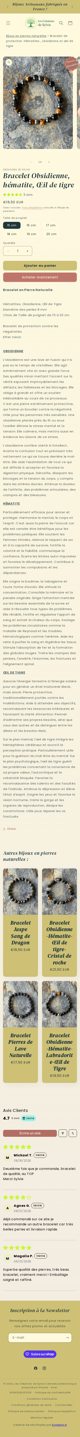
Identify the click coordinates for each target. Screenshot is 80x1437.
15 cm (11, 225)
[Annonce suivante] (72, 6)
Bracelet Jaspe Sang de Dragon (20, 932)
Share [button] (11, 829)
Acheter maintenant (40, 277)
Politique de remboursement (26, 1411)
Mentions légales (42, 1417)
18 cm (12, 234)
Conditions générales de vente (31, 1405)
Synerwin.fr (59, 1425)
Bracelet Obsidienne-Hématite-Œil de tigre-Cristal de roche (59, 942)
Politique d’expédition (62, 1411)
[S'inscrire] (67, 1338)
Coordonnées (64, 1405)
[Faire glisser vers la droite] (49, 162)
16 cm (31, 225)
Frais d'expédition (32, 207)
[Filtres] (62, 1133)
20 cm (51, 234)
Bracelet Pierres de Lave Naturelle (20, 1045)
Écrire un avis (30, 1133)
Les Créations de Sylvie (29, 1383)
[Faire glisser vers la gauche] (30, 162)
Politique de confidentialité (52, 1392)
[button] (8, 23)
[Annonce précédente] (7, 6)
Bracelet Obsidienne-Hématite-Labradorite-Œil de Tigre (59, 1052)
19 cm (31, 234)
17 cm (51, 225)
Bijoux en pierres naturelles (26, 36)
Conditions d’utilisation (42, 1398)
